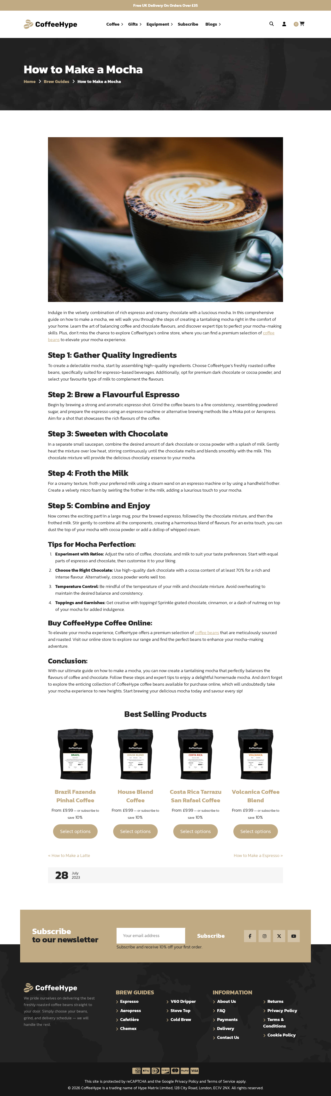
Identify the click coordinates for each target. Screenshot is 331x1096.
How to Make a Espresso (258, 855)
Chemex (128, 1028)
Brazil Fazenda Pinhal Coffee (75, 796)
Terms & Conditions (274, 1022)
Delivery (225, 1028)
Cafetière (129, 1019)
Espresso (129, 1001)
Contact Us (228, 1037)
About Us (226, 1001)
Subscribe (211, 935)
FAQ (221, 1010)
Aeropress (130, 1010)
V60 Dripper (183, 1001)
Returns (276, 1001)
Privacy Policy (282, 1010)
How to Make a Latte (69, 855)
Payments (227, 1019)
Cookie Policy (282, 1035)
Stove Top (180, 1010)
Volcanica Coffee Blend (256, 796)
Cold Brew (181, 1019)
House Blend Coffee (135, 796)
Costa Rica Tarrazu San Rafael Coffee (195, 796)
